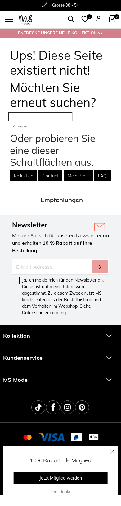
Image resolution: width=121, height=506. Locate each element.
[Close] (112, 451)
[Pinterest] (82, 407)
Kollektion (23, 175)
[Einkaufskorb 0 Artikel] (112, 19)
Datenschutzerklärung (44, 312)
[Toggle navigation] (9, 19)
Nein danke (60, 491)
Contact (50, 175)
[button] (85, 19)
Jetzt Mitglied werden (60, 478)
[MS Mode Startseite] (25, 19)
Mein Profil (78, 175)
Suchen (19, 127)
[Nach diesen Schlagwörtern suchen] (71, 19)
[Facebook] (53, 407)
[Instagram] (67, 407)
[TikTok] (38, 407)
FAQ (102, 175)
